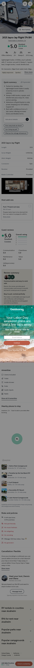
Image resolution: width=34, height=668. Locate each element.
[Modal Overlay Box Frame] (17, 334)
